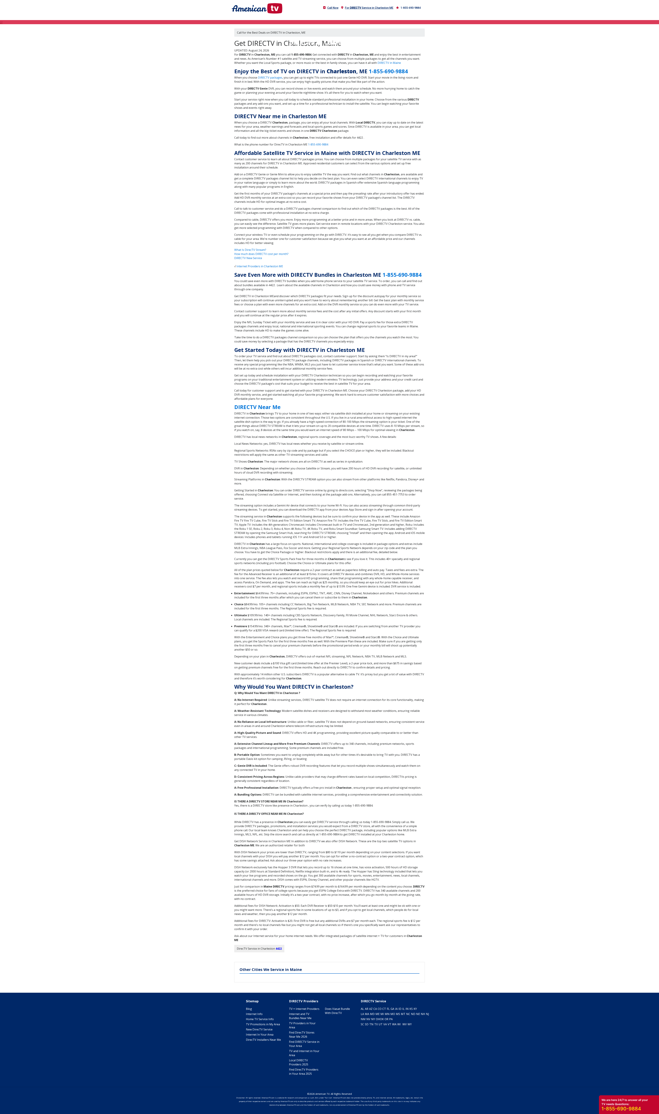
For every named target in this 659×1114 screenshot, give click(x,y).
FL (388, 1009)
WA (394, 1024)
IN (407, 1009)
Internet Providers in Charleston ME (259, 266)
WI (399, 1024)
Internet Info (254, 1014)
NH (423, 1014)
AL (362, 1009)
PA (391, 1019)
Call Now (332, 7)
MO (392, 1014)
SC (362, 1024)
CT (384, 1009)
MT (403, 1014)
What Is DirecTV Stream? (250, 250)
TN (371, 1024)
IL (403, 1009)
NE (418, 1014)
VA (385, 1024)
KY (415, 1009)
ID (399, 1009)
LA (362, 1014)
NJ (427, 1014)
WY (410, 1024)
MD (372, 1014)
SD (366, 1024)
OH (378, 1019)
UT (381, 1024)
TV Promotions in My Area (263, 1024)
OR (386, 1019)
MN (387, 1014)
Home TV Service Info (260, 1019)
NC (408, 1014)
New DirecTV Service (259, 1029)
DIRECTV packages (270, 77)
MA (367, 1014)
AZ (371, 1009)
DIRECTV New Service (248, 258)
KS (411, 1009)
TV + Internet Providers (304, 1009)
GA (392, 1009)
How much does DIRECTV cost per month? (261, 254)
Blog (249, 1009)
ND (413, 1014)
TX (376, 1024)
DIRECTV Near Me (257, 407)
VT (389, 1024)
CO (379, 1009)
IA (396, 1009)
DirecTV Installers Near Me (263, 1040)
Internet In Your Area (259, 1034)
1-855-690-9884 (411, 7)
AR (366, 1009)
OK (382, 1019)
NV (368, 1019)
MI (382, 1014)
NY (373, 1019)
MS (398, 1014)
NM (363, 1019)
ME (377, 1014)
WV (404, 1024)
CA (375, 1009)
